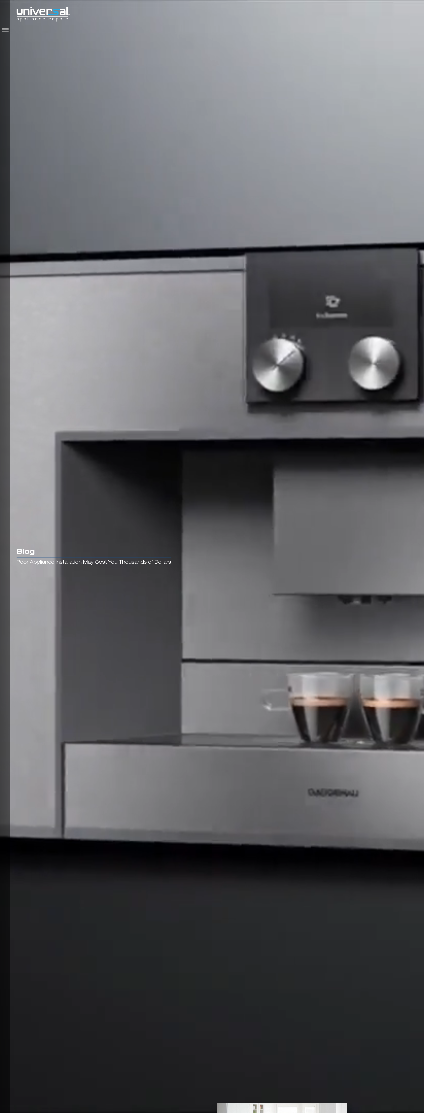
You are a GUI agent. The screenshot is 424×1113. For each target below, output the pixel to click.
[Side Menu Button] (4, 29)
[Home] (43, 15)
